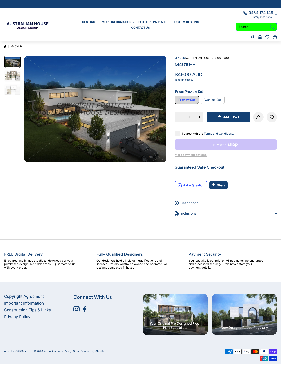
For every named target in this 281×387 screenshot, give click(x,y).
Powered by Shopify (92, 351)
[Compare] (260, 37)
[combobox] (256, 27)
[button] (275, 37)
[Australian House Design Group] (30, 24)
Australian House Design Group (208, 57)
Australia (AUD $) (14, 351)
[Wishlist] (267, 37)
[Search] (272, 27)
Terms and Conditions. (219, 133)
